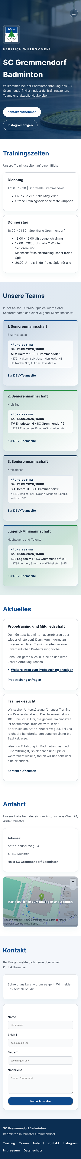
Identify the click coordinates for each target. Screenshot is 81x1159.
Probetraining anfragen (24, 680)
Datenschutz (33, 1150)
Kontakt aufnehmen (22, 112)
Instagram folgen (20, 125)
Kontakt (53, 1143)
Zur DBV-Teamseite (22, 375)
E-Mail (12, 1035)
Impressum (11, 1150)
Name (12, 1017)
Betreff (13, 1052)
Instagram (70, 1143)
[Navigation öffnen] (74, 13)
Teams (24, 1143)
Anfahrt (38, 1143)
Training (9, 1143)
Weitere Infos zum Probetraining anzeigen (42, 670)
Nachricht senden (40, 1101)
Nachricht (15, 1070)
